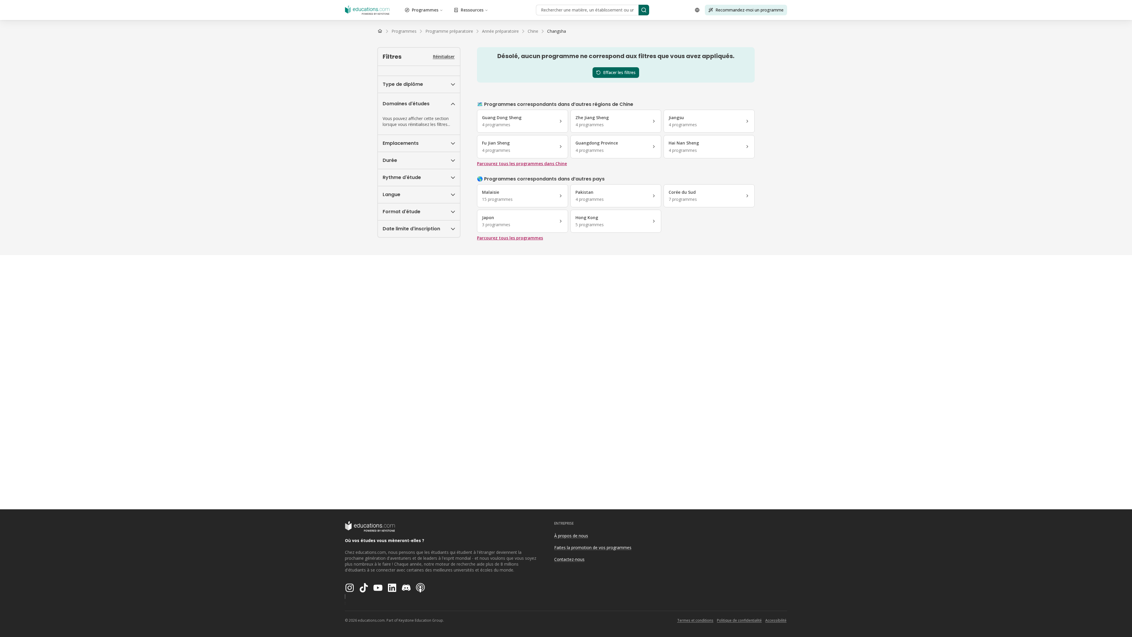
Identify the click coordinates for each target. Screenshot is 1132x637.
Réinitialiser (444, 56)
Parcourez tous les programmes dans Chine (522, 163)
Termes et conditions (695, 620)
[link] (556, 31)
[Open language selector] (697, 10)
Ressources (472, 10)
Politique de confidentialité (739, 620)
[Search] (644, 10)
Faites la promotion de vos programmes (592, 547)
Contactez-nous (569, 559)
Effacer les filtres (619, 72)
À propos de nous (571, 536)
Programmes (425, 10)
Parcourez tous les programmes (510, 238)
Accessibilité (776, 620)
